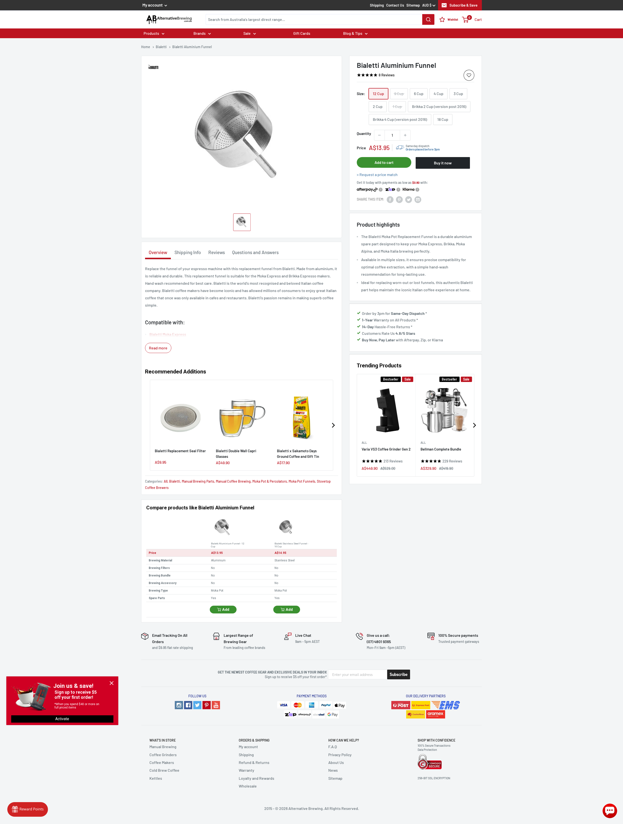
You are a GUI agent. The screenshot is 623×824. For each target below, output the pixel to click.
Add (225, 609)
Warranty (246, 770)
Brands (199, 33)
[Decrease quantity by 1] (379, 135)
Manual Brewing (162, 746)
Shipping (377, 5)
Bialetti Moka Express (167, 334)
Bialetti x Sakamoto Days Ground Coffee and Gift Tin (298, 454)
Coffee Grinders (163, 754)
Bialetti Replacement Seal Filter (180, 451)
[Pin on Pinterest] (399, 199)
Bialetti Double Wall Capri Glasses (236, 454)
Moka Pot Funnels (302, 481)
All (364, 442)
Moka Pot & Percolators (269, 481)
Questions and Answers (255, 252)
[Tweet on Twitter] (408, 199)
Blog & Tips (352, 33)
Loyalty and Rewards (256, 778)
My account (152, 4)
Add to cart (384, 162)
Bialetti (174, 481)
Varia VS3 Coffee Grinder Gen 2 (386, 449)
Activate (62, 719)
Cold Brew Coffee (164, 770)
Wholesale (248, 786)
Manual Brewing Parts (198, 481)
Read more (158, 348)
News (333, 770)
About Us (336, 762)
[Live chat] (610, 811)
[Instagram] (179, 705)
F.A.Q (332, 746)
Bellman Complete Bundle (441, 449)
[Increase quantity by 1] (405, 135)
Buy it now (443, 162)
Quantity (364, 133)
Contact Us (395, 5)
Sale (247, 33)
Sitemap (413, 5)
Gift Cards (301, 33)
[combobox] (320, 19)
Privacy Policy (340, 754)
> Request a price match (377, 174)
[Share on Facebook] (390, 199)
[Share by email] (417, 199)
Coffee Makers (161, 762)
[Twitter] (197, 705)
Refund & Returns (254, 762)
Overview (158, 252)
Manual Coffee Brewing (233, 481)
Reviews (216, 252)
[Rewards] (27, 809)
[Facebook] (188, 705)
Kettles (155, 778)
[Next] (474, 425)
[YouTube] (216, 705)
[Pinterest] (206, 705)
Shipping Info (187, 252)
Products (151, 33)
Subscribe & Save (463, 5)
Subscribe (399, 674)
